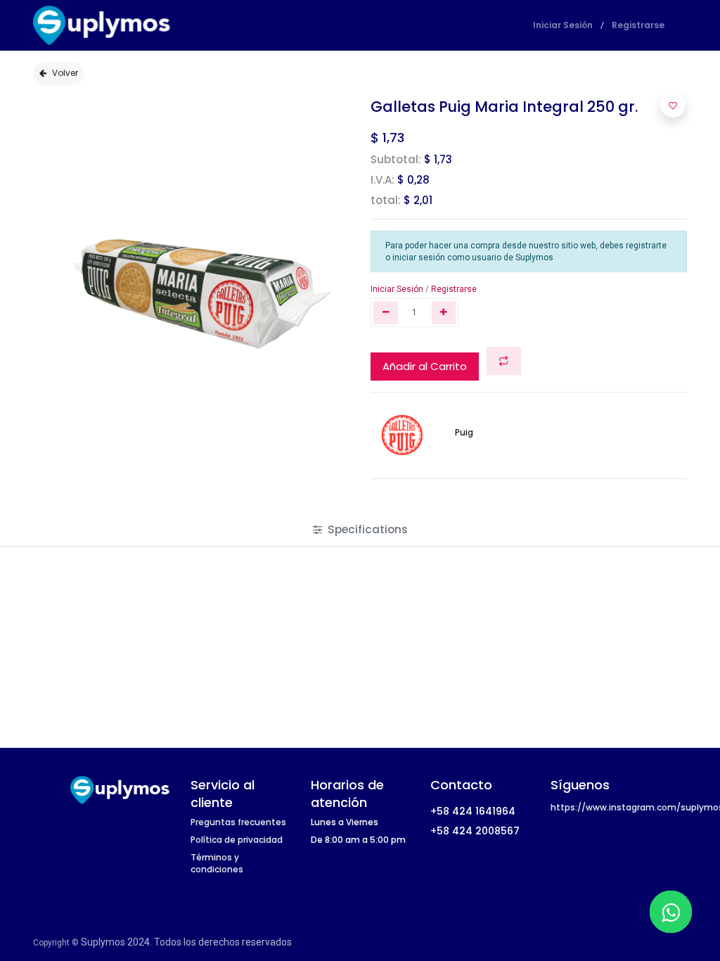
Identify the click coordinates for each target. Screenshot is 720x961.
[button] (504, 361)
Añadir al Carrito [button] (424, 366)
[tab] (360, 529)
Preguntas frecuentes (238, 822)
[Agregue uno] (444, 312)
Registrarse (638, 25)
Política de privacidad (237, 840)
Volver (65, 73)
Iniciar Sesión (563, 25)
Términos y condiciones (217, 863)
